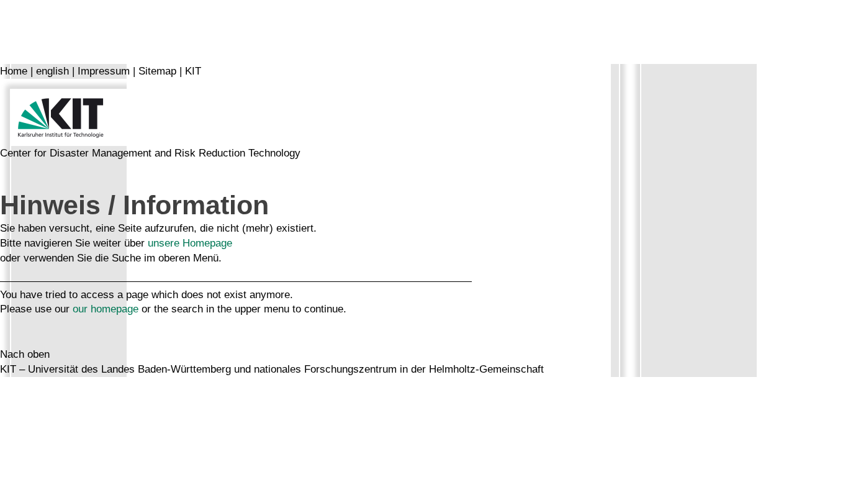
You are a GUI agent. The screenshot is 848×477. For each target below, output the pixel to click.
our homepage (105, 309)
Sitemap (157, 71)
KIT (193, 71)
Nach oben (25, 354)
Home (13, 71)
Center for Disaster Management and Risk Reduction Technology (150, 153)
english (52, 71)
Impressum (104, 71)
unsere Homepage (190, 243)
